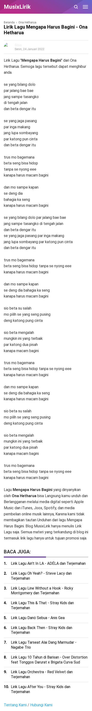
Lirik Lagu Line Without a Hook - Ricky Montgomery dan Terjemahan (42, 590)
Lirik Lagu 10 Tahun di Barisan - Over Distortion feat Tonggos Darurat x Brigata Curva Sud (49, 659)
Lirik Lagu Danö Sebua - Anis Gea (38, 618)
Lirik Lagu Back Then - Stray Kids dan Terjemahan (41, 630)
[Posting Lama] (13, 544)
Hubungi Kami (41, 705)
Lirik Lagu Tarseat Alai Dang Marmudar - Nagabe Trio (43, 645)
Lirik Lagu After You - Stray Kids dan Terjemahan (40, 689)
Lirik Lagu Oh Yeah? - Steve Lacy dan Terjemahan (41, 576)
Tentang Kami (15, 705)
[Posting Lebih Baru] (6, 544)
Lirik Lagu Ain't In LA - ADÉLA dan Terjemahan (48, 563)
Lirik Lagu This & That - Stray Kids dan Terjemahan (42, 605)
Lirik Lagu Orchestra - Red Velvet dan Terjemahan (42, 674)
